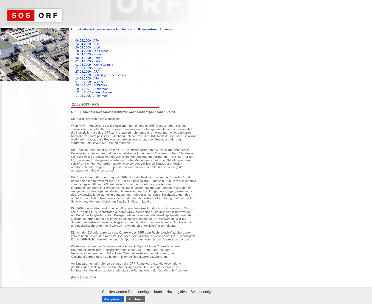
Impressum (167, 29)
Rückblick (128, 29)
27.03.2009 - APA (87, 71)
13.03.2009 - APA (87, 78)
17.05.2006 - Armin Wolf (91, 95)
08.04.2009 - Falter (88, 57)
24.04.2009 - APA (87, 44)
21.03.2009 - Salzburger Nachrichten (100, 75)
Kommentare (147, 29)
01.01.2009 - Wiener (89, 82)
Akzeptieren (113, 299)
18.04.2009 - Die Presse (91, 51)
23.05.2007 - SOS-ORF (91, 85)
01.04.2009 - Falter (88, 61)
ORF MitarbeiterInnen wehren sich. (95, 29)
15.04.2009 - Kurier (88, 54)
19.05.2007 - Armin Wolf (91, 88)
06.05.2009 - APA (87, 40)
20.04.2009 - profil (87, 47)
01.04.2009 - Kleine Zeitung (94, 64)
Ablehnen (136, 299)
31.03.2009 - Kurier (88, 68)
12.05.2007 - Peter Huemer (94, 92)
